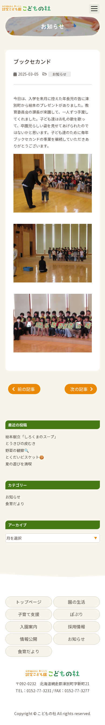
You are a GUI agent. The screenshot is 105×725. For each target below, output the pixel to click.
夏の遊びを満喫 (18, 463)
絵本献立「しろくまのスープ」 (31, 436)
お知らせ (59, 74)
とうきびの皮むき (20, 443)
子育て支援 (28, 614)
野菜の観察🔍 (17, 450)
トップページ (28, 602)
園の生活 (76, 602)
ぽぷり (76, 614)
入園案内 (28, 626)
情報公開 (28, 639)
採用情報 (76, 626)
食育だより (14, 503)
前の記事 (26, 389)
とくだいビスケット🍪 (24, 457)
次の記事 (79, 389)
